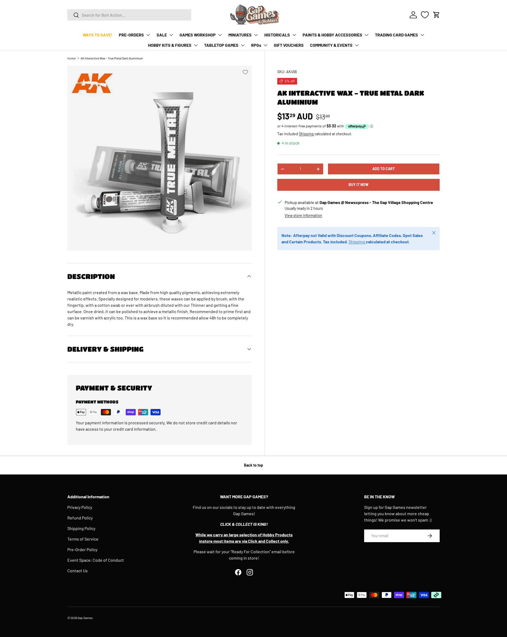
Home (71, 58)
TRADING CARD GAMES (396, 34)
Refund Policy (80, 517)
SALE (162, 34)
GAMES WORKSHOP (198, 34)
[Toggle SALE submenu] (171, 35)
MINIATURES (240, 34)
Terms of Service (82, 538)
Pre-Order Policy (82, 549)
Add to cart (383, 168)
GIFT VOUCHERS (289, 45)
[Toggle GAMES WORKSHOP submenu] (220, 35)
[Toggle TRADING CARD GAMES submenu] (422, 35)
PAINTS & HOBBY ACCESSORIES (332, 34)
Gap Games (85, 618)
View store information (303, 215)
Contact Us (77, 570)
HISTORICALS (277, 34)
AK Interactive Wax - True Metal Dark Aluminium (112, 58)
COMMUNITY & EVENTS (331, 45)
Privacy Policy (79, 507)
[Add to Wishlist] (245, 72)
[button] (436, 15)
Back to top (253, 465)
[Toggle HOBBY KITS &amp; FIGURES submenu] (196, 45)
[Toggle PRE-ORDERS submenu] (148, 35)
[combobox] (129, 15)
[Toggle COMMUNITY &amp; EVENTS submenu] (357, 45)
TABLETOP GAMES (221, 45)
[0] (425, 15)
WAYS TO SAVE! (97, 34)
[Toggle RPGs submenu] (265, 45)
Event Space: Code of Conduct (95, 559)
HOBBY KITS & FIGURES (169, 45)
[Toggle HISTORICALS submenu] (294, 35)
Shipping (306, 134)
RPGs (256, 45)
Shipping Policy (81, 528)
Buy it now (358, 184)
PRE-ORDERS (131, 34)
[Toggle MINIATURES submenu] (256, 35)
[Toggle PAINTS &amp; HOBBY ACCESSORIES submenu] (366, 35)
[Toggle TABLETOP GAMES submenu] (243, 45)
